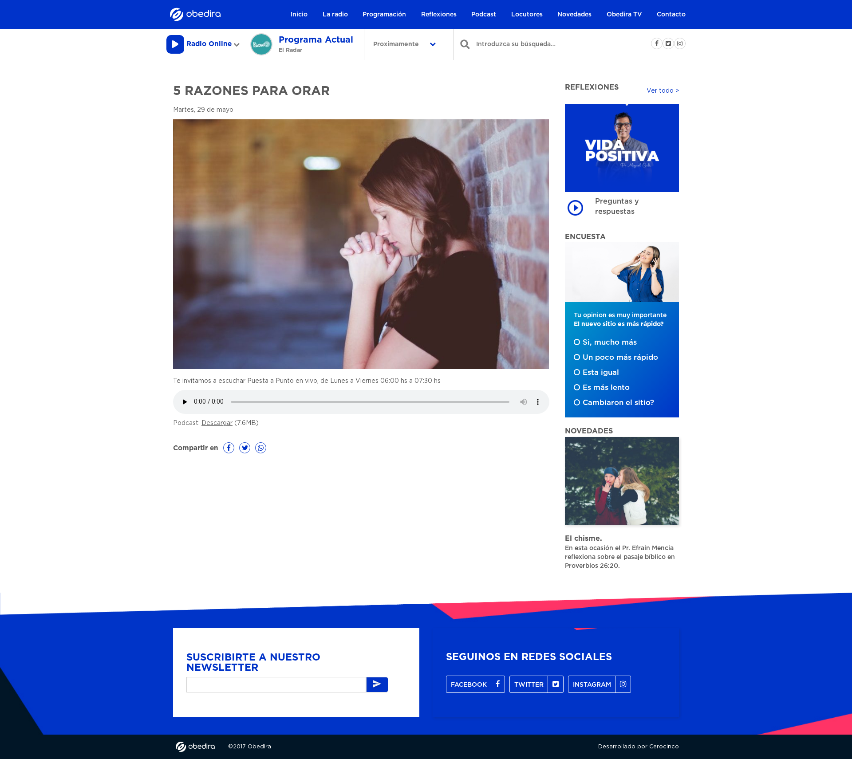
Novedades (574, 15)
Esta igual (601, 372)
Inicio (299, 15)
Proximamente (397, 44)
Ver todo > (663, 91)
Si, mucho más (610, 342)
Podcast (483, 15)
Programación (384, 15)
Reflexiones (439, 15)
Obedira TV (624, 15)
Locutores (527, 15)
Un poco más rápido (620, 357)
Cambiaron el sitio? (618, 402)
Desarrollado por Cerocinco (638, 747)
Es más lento (606, 387)
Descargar (217, 423)
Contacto (671, 15)
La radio (335, 15)
